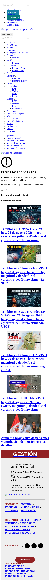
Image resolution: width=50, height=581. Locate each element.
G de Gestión (13, 17)
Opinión (10, 76)
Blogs (9, 83)
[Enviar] (28, 5)
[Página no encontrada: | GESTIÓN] (17, 29)
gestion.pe (11, 136)
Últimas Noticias (14, 10)
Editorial (16, 78)
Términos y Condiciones (20, 523)
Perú (9, 60)
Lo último (11, 42)
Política (15, 63)
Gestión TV (12, 126)
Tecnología (11, 111)
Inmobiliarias (18, 70)
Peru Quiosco (13, 45)
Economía (11, 55)
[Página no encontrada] (11, 153)
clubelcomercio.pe (17, 568)
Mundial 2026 (13, 25)
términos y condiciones (17, 141)
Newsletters (12, 22)
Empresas (11, 15)
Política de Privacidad (19, 526)
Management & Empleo (17, 52)
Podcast (10, 123)
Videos (10, 128)
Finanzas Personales (15, 20)
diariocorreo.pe (16, 573)
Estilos (15, 96)
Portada (10, 47)
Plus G (10, 73)
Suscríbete (25, 559)
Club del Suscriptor (15, 113)
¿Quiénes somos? (31, 520)
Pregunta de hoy (19, 81)
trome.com (28, 571)
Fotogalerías (12, 131)
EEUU (15, 101)
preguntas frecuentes (16, 148)
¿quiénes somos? (14, 138)
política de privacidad (16, 143)
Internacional (18, 109)
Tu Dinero (11, 65)
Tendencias (12, 86)
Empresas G (13, 12)
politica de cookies (15, 145)
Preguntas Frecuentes (20, 533)
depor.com (12, 571)
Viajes (15, 91)
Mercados (16, 57)
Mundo (10, 99)
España (15, 106)
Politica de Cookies (17, 529)
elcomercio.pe (14, 566)
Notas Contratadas (15, 121)
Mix (8, 116)
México (15, 104)
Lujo (14, 88)
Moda (14, 93)
